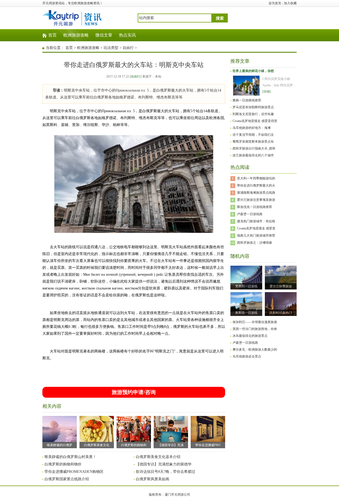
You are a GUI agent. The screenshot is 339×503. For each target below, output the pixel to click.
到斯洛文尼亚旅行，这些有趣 (253, 114)
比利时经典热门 (281, 313)
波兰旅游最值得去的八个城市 (253, 155)
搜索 (220, 18)
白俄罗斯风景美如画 (152, 479)
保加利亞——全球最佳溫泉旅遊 (255, 322)
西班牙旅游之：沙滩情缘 (254, 242)
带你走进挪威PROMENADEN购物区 (74, 472)
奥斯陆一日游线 (246, 313)
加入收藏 (290, 3)
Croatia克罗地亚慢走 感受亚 (256, 228)
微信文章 (103, 35)
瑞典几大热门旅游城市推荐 (256, 235)
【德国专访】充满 (171, 445)
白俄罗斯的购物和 (133, 445)
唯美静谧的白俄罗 (59, 445)
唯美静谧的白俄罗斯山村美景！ (70, 457)
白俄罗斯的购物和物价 (63, 464)
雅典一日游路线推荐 (247, 100)
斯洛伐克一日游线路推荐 (254, 207)
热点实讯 (127, 35)
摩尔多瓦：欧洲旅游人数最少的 (255, 349)
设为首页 (275, 3)
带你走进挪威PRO (208, 445)
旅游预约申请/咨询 (134, 392)
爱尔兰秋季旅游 (281, 286)
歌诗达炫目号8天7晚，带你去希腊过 (165, 472)
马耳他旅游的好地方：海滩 (252, 128)
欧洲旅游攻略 (76, 35)
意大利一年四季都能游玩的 (256, 178)
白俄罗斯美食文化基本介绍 (158, 457)
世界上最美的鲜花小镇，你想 (253, 71)
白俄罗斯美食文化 (96, 445)
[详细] (266, 91)
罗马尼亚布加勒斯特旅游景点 (253, 107)
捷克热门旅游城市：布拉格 (256, 221)
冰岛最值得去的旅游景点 (250, 336)
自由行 (128, 48)
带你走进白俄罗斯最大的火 (256, 185)
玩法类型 (111, 48)
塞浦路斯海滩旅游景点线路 (256, 192)
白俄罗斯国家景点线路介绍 (66, 479)
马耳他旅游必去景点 (247, 356)
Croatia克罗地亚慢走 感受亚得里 (255, 121)
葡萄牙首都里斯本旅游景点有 (253, 141)
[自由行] (135, 76)
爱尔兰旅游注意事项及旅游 (256, 200)
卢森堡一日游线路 (249, 214)
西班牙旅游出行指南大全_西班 (254, 148)
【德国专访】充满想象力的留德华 (163, 464)
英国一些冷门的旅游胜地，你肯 (255, 329)
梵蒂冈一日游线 (246, 286)
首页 (52, 35)
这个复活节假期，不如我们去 (253, 135)
